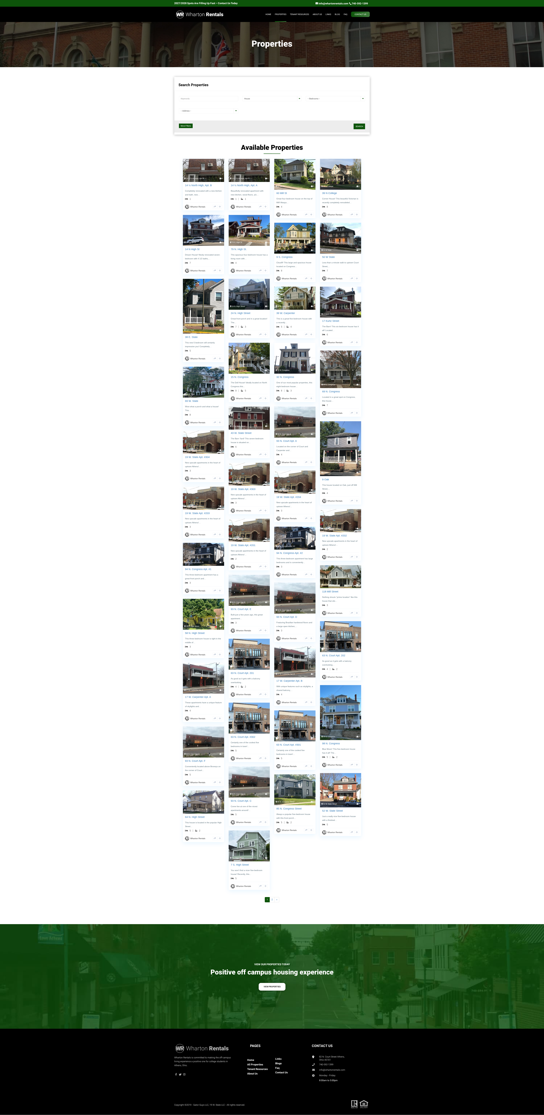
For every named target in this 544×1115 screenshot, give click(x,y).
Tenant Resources (257, 1069)
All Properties (255, 1064)
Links (278, 1058)
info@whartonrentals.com (332, 1070)
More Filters (186, 126)
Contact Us (281, 1072)
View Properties (272, 986)
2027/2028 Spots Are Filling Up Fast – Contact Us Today (206, 3)
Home (250, 1059)
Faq (277, 1067)
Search (359, 126)
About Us (252, 1073)
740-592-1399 (326, 1064)
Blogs (278, 1063)
